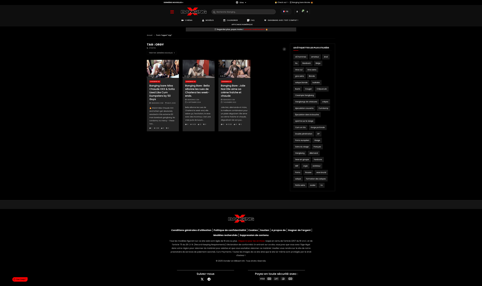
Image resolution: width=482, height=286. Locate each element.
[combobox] (244, 11)
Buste (297, 89)
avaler (312, 185)
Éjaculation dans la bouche (307, 114)
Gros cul (298, 69)
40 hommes (300, 57)
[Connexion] (307, 11)
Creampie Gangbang (304, 95)
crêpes (325, 101)
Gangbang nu (155, 82)
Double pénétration (303, 134)
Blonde (312, 76)
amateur (315, 57)
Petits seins (300, 185)
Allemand (314, 153)
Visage (317, 140)
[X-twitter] (202, 279)
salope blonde (301, 82)
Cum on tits (300, 127)
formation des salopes (316, 179)
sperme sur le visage (304, 121)
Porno (297, 172)
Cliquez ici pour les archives (251, 240)
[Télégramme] (209, 279)
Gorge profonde (318, 127)
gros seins (299, 76)
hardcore (318, 159)
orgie (305, 166)
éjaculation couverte (304, 108)
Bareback (307, 63)
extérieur (316, 166)
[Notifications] (297, 11)
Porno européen (302, 140)
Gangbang (300, 153)
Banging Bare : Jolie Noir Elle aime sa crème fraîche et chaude (233, 91)
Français (317, 146)
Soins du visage (302, 146)
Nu (296, 63)
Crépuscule (322, 89)
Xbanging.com (157, 103)
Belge (318, 63)
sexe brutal (321, 172)
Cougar (308, 89)
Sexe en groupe (302, 159)
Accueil (149, 35)
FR (286, 11)
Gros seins (311, 69)
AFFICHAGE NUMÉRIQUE (242, 24)
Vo (321, 185)
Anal (326, 57)
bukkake (316, 82)
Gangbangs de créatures (306, 101)
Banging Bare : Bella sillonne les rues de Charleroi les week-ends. (197, 91)
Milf (296, 166)
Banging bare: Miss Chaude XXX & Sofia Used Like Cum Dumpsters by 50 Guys (162, 92)
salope (298, 179)
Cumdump (323, 108)
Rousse (308, 172)
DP (318, 134)
